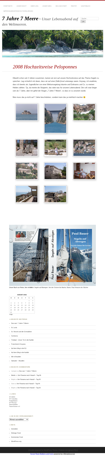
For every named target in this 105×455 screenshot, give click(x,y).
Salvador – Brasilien (17, 361)
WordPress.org (16, 441)
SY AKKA (12, 397)
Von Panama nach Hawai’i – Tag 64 (28, 383)
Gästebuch (85, 6)
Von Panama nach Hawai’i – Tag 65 (29, 379)
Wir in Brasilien (16, 356)
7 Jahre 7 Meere (20, 18)
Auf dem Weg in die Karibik (20, 352)
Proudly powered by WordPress (40, 450)
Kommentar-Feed (17, 437)
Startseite (7, 6)
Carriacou (14, 336)
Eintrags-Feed (16, 433)
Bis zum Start (61, 6)
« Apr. (11, 314)
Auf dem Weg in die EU (18, 348)
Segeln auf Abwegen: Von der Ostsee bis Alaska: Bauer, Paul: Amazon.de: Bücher (61, 287)
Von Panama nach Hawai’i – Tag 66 (29, 375)
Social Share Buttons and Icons (41, 454)
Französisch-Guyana (18, 344)
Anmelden (14, 429)
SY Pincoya (13, 402)
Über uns (34, 6)
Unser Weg (47, 6)
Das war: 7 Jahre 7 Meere (20, 323)
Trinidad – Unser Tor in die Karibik (22, 340)
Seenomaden (13, 404)
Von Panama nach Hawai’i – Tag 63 (29, 388)
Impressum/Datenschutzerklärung (18, 11)
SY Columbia (13, 399)
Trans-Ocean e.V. (14, 406)
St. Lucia (14, 327)
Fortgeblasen (13, 401)
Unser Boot (22, 6)
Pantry (74, 6)
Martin (13, 375)
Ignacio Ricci (73, 450)
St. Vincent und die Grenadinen (21, 331)
